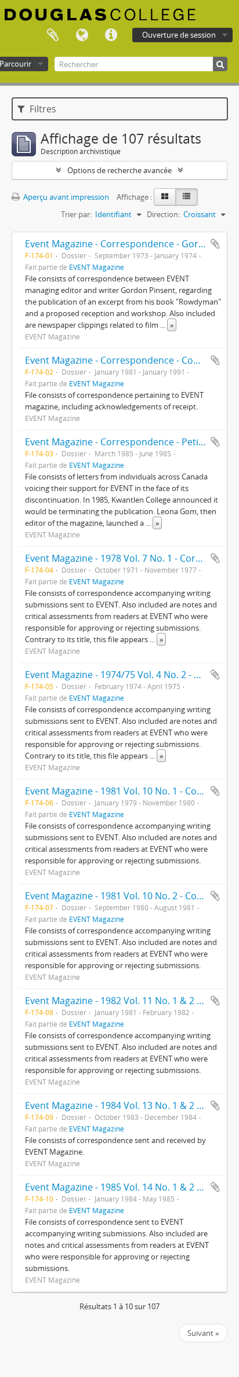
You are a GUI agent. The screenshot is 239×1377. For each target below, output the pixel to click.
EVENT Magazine (96, 267)
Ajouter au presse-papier (215, 244)
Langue (81, 35)
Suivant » (203, 1333)
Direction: (163, 214)
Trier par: (76, 214)
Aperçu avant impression (65, 197)
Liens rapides (110, 35)
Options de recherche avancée (119, 170)
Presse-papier (52, 35)
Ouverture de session (179, 35)
